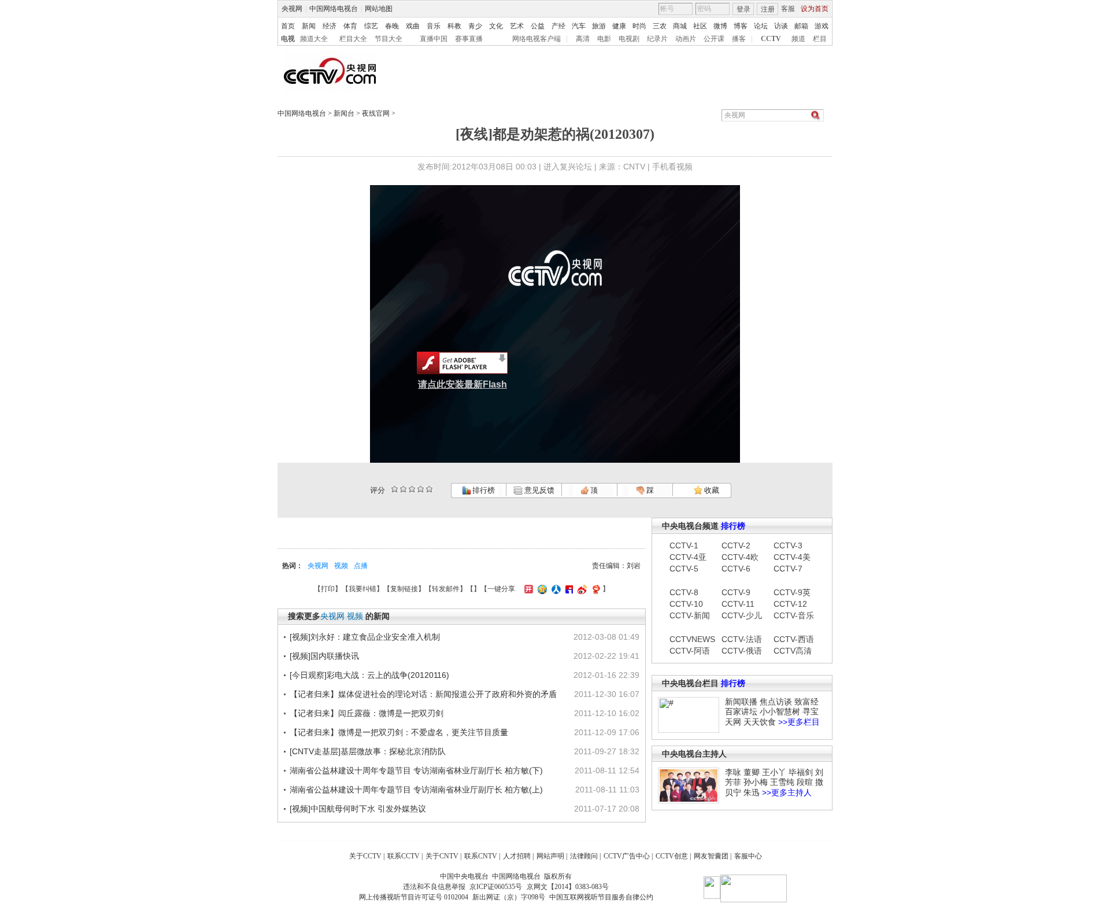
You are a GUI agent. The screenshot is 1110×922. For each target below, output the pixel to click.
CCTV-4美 (792, 557)
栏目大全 (353, 39)
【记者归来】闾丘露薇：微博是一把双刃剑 (366, 713)
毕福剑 (801, 772)
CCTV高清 (793, 650)
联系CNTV (480, 856)
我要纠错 (362, 589)
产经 (558, 26)
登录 (743, 9)
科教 (454, 26)
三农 (660, 26)
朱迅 (751, 792)
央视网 (292, 9)
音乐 (434, 26)
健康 (619, 26)
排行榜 (483, 490)
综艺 (371, 26)
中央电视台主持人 (694, 753)
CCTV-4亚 (687, 557)
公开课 (714, 39)
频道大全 (314, 39)
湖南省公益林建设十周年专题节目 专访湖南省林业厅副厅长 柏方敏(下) (416, 770)
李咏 (733, 772)
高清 (583, 39)
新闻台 (344, 113)
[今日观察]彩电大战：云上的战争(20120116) (369, 675)
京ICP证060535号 (495, 887)
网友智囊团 (711, 856)
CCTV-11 (738, 603)
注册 (768, 9)
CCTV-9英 (792, 592)
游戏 (821, 26)
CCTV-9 (736, 592)
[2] (394, 489)
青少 (475, 26)
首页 (288, 26)
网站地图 (379, 9)
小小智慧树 (780, 711)
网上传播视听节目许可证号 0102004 (413, 897)
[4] (403, 489)
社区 (700, 26)
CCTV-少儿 (742, 615)
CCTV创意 (672, 856)
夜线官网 (376, 113)
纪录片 (657, 39)
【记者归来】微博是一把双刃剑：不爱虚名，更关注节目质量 (399, 732)
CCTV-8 (683, 592)
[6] (412, 489)
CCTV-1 (683, 545)
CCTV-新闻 (689, 615)
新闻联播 (741, 701)
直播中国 (433, 39)
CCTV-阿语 (689, 650)
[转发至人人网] (555, 589)
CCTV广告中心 (627, 856)
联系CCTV (403, 856)
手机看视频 (672, 166)
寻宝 (810, 711)
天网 (733, 721)
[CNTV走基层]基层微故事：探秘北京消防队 (368, 751)
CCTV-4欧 (740, 557)
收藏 (710, 490)
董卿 (751, 772)
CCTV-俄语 (742, 650)
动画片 (685, 39)
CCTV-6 (736, 568)
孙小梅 (755, 782)
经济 (329, 26)
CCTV (771, 39)
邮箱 (801, 26)
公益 (538, 26)
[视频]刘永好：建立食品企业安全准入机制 (365, 636)
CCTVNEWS (689, 639)
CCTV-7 (788, 568)
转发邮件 (446, 589)
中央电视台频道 (690, 525)
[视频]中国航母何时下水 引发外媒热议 (358, 808)
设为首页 (814, 9)
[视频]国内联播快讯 (324, 656)
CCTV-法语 (742, 639)
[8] (420, 489)
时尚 (639, 26)
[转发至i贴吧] (568, 589)
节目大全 (388, 39)
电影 (604, 39)
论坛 (761, 26)
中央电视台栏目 (690, 683)
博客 (741, 26)
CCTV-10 (686, 603)
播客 (739, 39)
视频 (341, 566)
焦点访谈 (776, 701)
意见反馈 (538, 490)
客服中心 (748, 856)
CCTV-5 (683, 568)
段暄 (805, 782)
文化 (496, 26)
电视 (288, 39)
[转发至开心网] (527, 589)
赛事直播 (469, 39)
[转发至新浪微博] (581, 589)
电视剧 (629, 39)
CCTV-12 (790, 603)
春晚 (392, 26)
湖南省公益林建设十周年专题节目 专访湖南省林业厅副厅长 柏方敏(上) (416, 789)
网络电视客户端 (536, 39)
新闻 (309, 26)
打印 (328, 589)
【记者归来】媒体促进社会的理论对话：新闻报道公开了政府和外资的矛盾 (423, 694)
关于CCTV (365, 856)
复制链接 (404, 589)
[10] (429, 489)
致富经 (806, 701)
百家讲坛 (741, 711)
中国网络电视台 (333, 9)
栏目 (820, 39)
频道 (798, 39)
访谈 (781, 26)
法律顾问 (584, 856)
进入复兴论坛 (567, 166)
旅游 (599, 26)
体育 (350, 26)
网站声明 (550, 856)
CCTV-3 (788, 545)
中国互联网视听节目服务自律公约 (601, 897)
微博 (720, 26)
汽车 (579, 26)
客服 (788, 9)
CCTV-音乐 (794, 615)
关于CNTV (442, 856)
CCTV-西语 (794, 639)
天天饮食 (759, 721)
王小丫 (774, 772)
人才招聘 (517, 856)
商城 (680, 26)
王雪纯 (782, 782)
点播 (361, 566)
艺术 (517, 26)
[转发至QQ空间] (541, 589)
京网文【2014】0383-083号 (568, 887)
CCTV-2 (736, 545)
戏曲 (413, 26)
